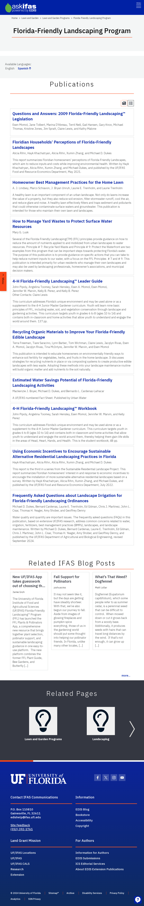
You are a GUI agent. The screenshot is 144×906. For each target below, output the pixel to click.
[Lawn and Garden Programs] (43, 721)
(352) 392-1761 (22, 829)
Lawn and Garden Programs (56, 18)
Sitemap (53, 893)
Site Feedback (20, 825)
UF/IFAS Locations (23, 853)
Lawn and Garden (30, 18)
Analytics (15, 899)
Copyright (82, 826)
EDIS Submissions (88, 858)
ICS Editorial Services (90, 864)
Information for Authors (92, 853)
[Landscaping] (101, 721)
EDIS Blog (82, 809)
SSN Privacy (34, 899)
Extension (17, 875)
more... (126, 675)
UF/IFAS (16, 858)
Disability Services (92, 893)
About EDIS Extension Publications (100, 869)
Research (17, 869)
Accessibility (84, 820)
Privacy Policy (117, 893)
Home (15, 18)
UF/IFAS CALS (20, 864)
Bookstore (83, 815)
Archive (70, 893)
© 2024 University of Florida (26, 893)
